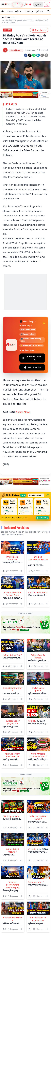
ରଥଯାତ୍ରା (28, 11)
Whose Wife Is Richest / (38, 646)
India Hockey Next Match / (38, 797)
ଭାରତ (9, 11)
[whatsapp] (34, 55)
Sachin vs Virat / (35, 861)
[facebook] (25, 55)
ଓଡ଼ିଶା (18, 11)
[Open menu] (2, 4)
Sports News (23, 412)
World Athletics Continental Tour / (38, 744)
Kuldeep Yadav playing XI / (13, 711)
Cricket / (32, 710)
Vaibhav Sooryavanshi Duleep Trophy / (12, 864)
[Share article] (21, 570)
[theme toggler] (30, 4)
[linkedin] (38, 55)
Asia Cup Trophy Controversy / (12, 744)
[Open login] (47, 4)
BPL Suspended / (11, 795)
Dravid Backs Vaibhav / (12, 558)
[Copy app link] (46, 55)
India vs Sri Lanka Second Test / (12, 593)
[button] (9, 506)
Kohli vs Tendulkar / (37, 592)
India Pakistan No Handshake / (38, 898)
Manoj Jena (15, 50)
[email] (42, 55)
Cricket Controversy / (12, 678)
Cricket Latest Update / (38, 678)
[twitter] (30, 55)
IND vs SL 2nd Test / (12, 644)
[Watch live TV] (25, 4)
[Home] (3, 17)
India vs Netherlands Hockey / (38, 559)
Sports (9, 17)
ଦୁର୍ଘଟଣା (39, 11)
